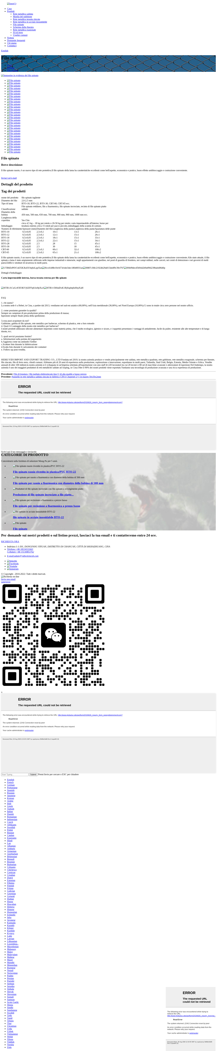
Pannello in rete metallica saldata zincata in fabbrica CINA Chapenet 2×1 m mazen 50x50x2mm (56, 376)
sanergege (5, 582)
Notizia (10, 38)
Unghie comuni (20, 35)
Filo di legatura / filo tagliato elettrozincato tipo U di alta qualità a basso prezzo (50, 374)
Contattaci (12, 45)
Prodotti (10, 11)
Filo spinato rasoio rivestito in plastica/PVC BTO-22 (44, 471)
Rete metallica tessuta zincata (26, 19)
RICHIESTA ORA (10, 541)
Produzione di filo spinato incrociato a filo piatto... (43, 494)
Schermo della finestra (23, 27)
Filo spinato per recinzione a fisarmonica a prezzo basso (46, 505)
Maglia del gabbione (22, 16)
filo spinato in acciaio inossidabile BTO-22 (38, 517)
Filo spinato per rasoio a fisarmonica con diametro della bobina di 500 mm (58, 483)
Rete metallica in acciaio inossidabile (30, 22)
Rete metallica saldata (23, 14)
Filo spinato (18, 24)
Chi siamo (12, 43)
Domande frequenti (16, 40)
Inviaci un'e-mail (9, 178)
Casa (9, 8)
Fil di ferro (18, 32)
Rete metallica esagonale (24, 30)
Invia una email (8, 579)
